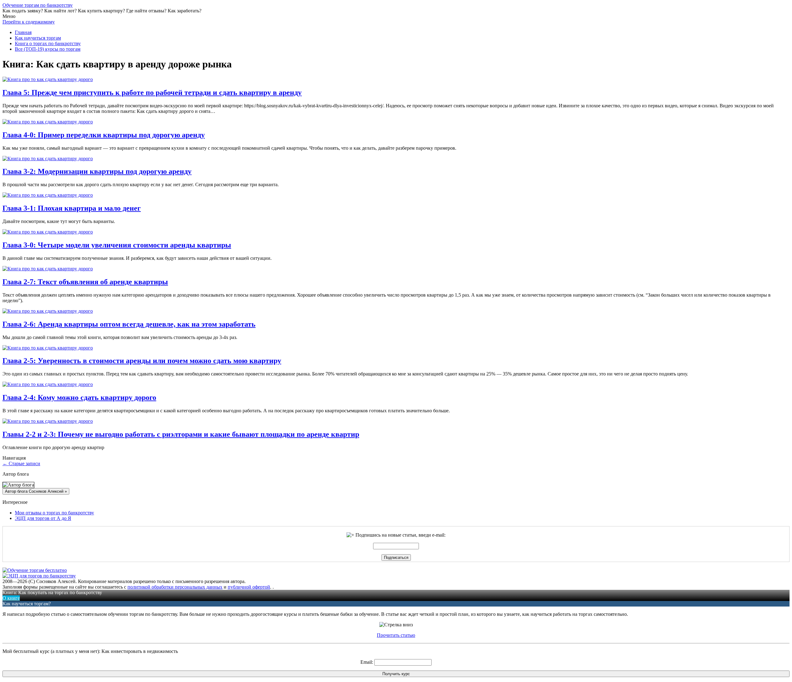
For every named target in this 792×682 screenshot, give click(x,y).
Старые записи (21, 463)
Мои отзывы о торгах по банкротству (54, 512)
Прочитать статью (396, 635)
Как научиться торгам (38, 38)
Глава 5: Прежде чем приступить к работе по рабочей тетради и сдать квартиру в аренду (152, 92)
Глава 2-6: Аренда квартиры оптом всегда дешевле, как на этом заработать (129, 324)
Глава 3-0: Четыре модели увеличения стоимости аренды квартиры (116, 245)
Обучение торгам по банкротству (37, 5)
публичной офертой (249, 587)
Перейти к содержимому (28, 21)
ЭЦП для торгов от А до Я (43, 518)
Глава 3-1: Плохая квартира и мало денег (71, 208)
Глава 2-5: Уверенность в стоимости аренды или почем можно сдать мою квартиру (141, 361)
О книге (11, 598)
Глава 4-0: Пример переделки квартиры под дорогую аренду (103, 135)
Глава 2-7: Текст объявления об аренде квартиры (85, 282)
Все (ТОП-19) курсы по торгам (47, 49)
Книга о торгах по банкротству (48, 43)
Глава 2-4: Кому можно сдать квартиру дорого (79, 397)
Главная (23, 32)
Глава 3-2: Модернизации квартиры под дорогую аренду (97, 171)
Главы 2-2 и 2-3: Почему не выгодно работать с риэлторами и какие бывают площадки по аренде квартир (180, 434)
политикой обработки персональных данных (174, 587)
